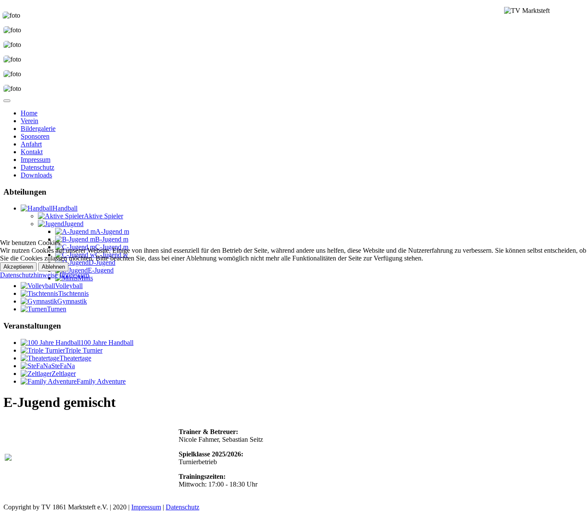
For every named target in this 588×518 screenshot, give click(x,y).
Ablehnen (53, 267)
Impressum (74, 275)
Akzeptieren (18, 267)
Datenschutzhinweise (29, 275)
